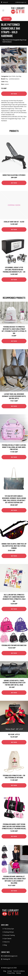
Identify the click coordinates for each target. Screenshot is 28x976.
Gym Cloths (12, 76)
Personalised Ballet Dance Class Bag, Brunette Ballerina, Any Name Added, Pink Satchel (14, 447)
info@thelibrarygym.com (20, 2)
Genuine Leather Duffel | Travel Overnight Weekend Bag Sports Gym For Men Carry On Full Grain (14, 682)
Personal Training (9, 935)
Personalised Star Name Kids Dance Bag (14, 645)
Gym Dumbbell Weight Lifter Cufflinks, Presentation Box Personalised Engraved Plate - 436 (14, 269)
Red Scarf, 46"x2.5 (14, 734)
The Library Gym (9, 929)
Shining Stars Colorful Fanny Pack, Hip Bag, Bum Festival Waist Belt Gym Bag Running (14, 546)
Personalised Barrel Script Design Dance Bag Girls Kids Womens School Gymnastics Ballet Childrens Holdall (14, 826)
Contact (9, 971)
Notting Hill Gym (9, 932)
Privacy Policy (11, 973)
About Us (7, 942)
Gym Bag (18, 76)
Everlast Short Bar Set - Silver (14, 222)
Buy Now (14, 93)
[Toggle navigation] (3, 10)
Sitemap (18, 973)
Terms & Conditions (19, 971)
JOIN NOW (6, 19)
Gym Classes (7, 938)
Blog (5, 945)
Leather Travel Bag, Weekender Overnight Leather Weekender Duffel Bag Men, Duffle (14, 396)
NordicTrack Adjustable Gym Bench (14, 175)
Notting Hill (5, 2)
